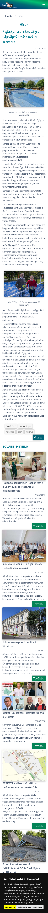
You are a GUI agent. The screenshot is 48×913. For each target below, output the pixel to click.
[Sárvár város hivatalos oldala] (10, 4)
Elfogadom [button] (10, 907)
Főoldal (9, 16)
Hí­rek (20, 16)
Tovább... (39, 526)
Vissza (38, 437)
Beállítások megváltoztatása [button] (30, 907)
